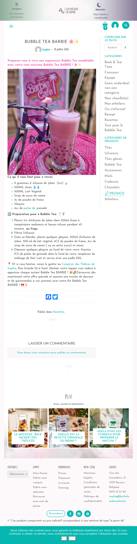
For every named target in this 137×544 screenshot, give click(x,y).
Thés (108, 147)
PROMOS (116, 193)
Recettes (58, 312)
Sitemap (63, 487)
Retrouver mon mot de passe (40, 501)
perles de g (31, 208)
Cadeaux (111, 181)
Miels (108, 176)
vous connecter (41, 352)
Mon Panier (40, 473)
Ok (64, 538)
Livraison (64, 483)
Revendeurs (56, 513)
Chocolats (112, 187)
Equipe (110, 78)
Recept (110, 114)
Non (72, 538)
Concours (112, 72)
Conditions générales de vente (92, 487)
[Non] (132, 535)
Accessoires (113, 170)
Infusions (111, 153)
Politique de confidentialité (93, 499)
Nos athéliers (115, 103)
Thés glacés (113, 159)
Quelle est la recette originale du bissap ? (68, 437)
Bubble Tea (113, 164)
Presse (62, 473)
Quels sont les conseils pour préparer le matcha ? (109, 436)
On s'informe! (115, 109)
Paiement (64, 478)
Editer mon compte (40, 480)
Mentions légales (89, 475)
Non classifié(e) (116, 98)
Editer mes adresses (40, 489)
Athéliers (111, 199)
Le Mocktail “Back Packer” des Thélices (28, 437)
